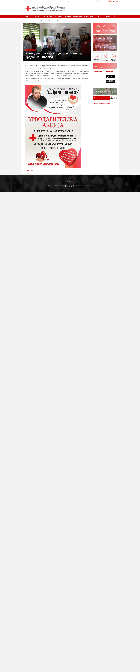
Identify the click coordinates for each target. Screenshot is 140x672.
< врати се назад (29, 170)
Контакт (79, 1)
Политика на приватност (90, 1)
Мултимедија (55, 1)
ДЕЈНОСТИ (67, 16)
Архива (47, 1)
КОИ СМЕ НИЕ (35, 16)
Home (25, 20)
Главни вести (32, 20)
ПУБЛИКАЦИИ (109, 16)
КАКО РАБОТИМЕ (47, 16)
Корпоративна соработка (93, 16)
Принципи (58, 16)
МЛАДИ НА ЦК (77, 16)
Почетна (26, 16)
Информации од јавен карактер (67, 1)
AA (75, 186)
